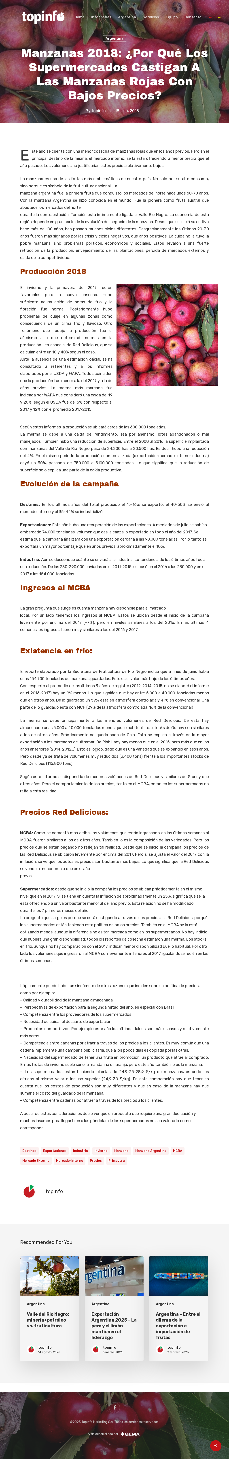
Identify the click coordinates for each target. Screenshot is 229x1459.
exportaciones (54, 1151)
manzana (121, 1151)
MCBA (177, 1151)
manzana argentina (150, 1151)
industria (80, 1151)
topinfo (98, 110)
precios (96, 1161)
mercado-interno (69, 1161)
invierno (101, 1151)
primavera (116, 1161)
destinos (29, 1151)
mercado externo (35, 1161)
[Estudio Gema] (130, 1434)
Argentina (114, 38)
